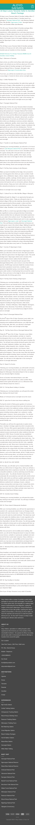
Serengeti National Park (8, 758)
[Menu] (2, 7)
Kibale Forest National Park (9, 788)
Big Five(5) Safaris (6, 704)
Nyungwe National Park (8, 777)
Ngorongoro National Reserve (9, 762)
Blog (17, 817)
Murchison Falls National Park (9, 784)
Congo (3, 694)
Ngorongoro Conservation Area (17, 70)
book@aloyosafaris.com (8, 662)
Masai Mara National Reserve (9, 766)
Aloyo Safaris (17, 7)
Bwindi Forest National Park (9, 781)
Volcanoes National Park (8, 773)
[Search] (29, 6)
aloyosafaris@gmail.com (8, 666)
